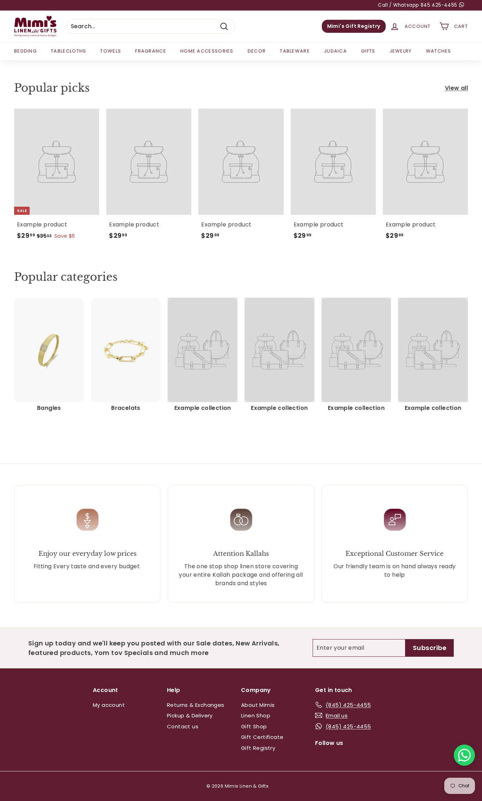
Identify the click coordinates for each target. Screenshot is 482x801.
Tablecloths (68, 51)
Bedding (25, 51)
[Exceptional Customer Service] (394, 519)
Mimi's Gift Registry (353, 26)
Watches (438, 51)
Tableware (295, 51)
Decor (257, 51)
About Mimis (258, 705)
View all (456, 88)
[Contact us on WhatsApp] (464, 755)
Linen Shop (255, 715)
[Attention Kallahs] (241, 519)
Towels (110, 51)
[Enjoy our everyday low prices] (87, 519)
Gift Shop (254, 726)
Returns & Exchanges (195, 705)
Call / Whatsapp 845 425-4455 (418, 5)
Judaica (335, 51)
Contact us (182, 726)
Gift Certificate (262, 737)
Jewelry (401, 51)
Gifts (368, 51)
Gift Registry (258, 748)
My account (109, 705)
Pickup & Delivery (190, 715)
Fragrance (150, 51)
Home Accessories (207, 51)
